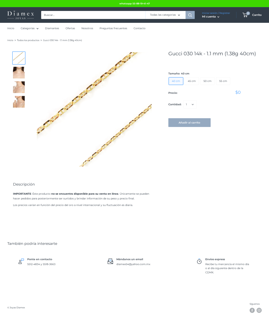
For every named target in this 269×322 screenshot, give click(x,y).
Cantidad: (174, 104)
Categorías (28, 28)
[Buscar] (190, 15)
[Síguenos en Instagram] (259, 310)
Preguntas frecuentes (113, 28)
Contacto (139, 28)
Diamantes (52, 28)
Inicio (10, 28)
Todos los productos (28, 40)
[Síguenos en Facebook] (252, 310)
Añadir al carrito (189, 122)
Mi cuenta (209, 16)
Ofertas (70, 28)
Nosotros (87, 28)
